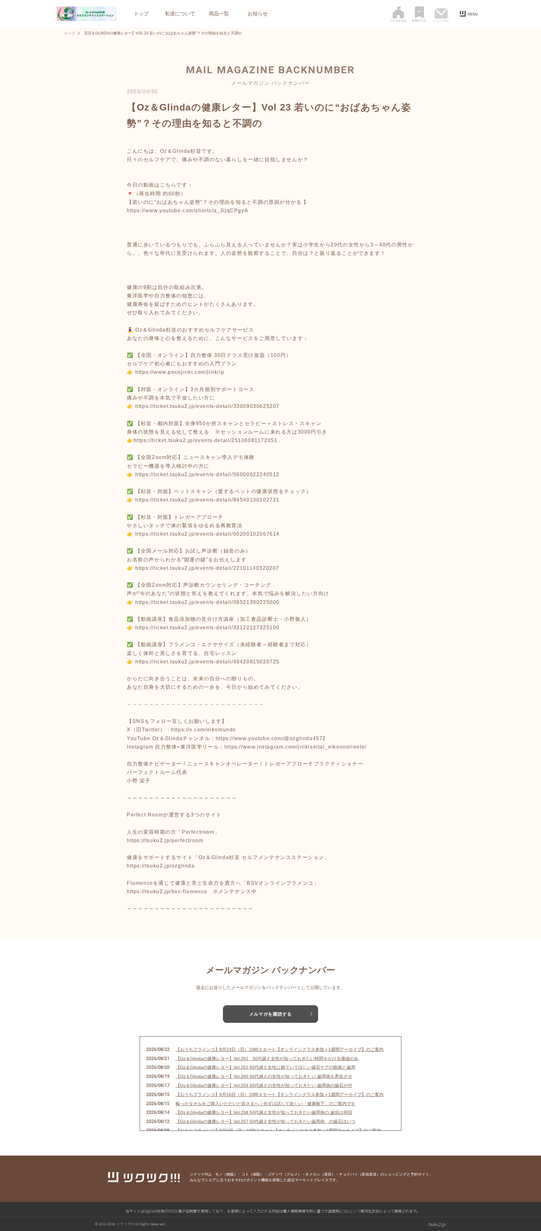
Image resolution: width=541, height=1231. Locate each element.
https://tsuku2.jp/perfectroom (165, 840)
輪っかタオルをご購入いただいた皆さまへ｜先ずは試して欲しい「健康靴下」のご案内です (265, 1103)
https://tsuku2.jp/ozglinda (161, 865)
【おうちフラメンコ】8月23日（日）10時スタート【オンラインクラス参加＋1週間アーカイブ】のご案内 (280, 1049)
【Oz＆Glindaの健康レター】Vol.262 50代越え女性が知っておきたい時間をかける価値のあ (267, 1058)
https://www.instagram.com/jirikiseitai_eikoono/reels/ (295, 746)
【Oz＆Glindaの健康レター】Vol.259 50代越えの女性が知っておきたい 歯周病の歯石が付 (264, 1085)
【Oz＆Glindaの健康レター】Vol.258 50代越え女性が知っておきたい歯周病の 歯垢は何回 (264, 1112)
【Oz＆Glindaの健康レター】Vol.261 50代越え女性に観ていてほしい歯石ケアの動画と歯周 (265, 1067)
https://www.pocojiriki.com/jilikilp (179, 372)
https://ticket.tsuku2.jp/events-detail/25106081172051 (206, 440)
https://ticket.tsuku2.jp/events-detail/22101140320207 (207, 568)
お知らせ (258, 13)
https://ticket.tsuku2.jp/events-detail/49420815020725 (207, 661)
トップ (141, 13)
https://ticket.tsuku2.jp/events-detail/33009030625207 (207, 406)
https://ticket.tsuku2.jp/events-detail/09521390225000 (207, 602)
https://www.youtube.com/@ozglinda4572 (271, 738)
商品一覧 (219, 13)
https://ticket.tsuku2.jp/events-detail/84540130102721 (207, 499)
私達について (180, 13)
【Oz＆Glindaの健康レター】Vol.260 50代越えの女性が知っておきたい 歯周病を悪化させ (264, 1076)
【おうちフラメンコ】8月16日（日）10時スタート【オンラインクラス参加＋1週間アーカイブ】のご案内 (280, 1094)
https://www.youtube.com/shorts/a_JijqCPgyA (187, 210)
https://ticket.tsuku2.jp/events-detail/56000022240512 (207, 474)
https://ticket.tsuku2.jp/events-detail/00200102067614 (207, 534)
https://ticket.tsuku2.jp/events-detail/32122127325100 (207, 627)
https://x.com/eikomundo (203, 729)
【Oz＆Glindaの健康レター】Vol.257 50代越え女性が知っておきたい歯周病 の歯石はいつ (265, 1121)
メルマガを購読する (270, 1014)
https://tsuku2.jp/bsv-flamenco (167, 891)
